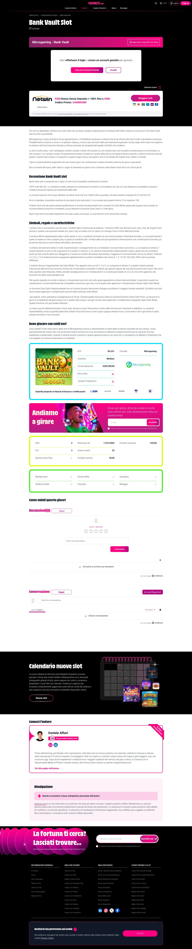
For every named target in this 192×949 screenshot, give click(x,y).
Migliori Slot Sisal (138, 904)
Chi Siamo (34, 871)
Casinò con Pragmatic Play (74, 883)
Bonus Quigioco (103, 900)
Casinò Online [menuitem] (70, 8)
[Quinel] (122, 392)
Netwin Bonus (42, 107)
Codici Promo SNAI (138, 879)
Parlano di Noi (36, 883)
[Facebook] (117, 910)
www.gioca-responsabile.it (64, 113)
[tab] (37, 610)
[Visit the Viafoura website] (157, 576)
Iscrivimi (153, 422)
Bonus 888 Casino (104, 896)
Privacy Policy (47, 938)
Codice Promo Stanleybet (140, 887)
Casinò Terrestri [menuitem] (99, 8)
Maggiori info (145, 98)
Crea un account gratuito (87, 70)
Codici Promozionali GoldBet (142, 871)
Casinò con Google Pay (73, 912)
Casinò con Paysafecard (73, 896)
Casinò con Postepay (72, 908)
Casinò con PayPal (71, 892)
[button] (86, 531)
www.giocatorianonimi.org (80, 113)
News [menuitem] (114, 8)
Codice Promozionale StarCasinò (143, 875)
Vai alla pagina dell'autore (47, 768)
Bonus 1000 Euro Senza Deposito (109, 871)
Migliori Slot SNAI (138, 900)
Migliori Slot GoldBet (139, 908)
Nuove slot (41, 698)
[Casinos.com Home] (96, 3)
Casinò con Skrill (70, 900)
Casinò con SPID (70, 875)
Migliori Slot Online (138, 892)
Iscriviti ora (147, 838)
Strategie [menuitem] (123, 8)
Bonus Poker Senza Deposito (108, 879)
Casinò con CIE (70, 871)
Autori (33, 875)
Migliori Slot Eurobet (139, 912)
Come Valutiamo (37, 879)
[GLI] (150, 392)
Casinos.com (34, 15)
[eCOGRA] (108, 392)
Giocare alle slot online (49, 15)
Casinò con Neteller (71, 904)
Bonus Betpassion (104, 904)
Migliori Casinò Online (72, 879)
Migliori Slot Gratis (138, 896)
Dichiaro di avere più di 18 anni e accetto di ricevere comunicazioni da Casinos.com (134, 428)
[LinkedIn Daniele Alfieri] (56, 745)
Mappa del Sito (36, 896)
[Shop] (156, 3)
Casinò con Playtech (72, 887)
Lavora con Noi (36, 887)
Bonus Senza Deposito (106, 883)
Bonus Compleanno (105, 892)
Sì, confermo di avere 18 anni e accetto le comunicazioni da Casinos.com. (120, 846)
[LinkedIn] (100, 910)
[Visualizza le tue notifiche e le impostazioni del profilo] (160, 560)
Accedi (113, 70)
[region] (96, 543)
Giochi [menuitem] (84, 8)
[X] (112, 910)
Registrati (99, 527)
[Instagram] (106, 910)
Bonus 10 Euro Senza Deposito (109, 875)
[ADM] (93, 392)
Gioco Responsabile (38, 892)
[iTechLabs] (136, 392)
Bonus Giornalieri (104, 887)
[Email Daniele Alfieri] (50, 745)
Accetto (140, 933)
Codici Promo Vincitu (139, 883)
